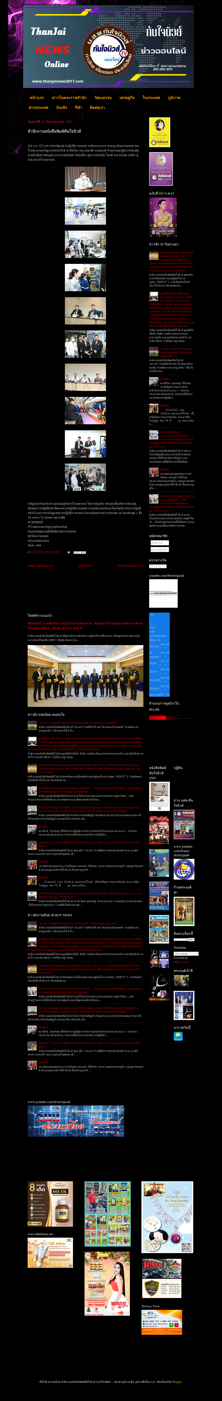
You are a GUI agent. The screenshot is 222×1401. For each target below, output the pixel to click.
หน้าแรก (37, 98)
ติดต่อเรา (97, 107)
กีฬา (78, 107)
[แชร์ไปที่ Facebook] (82, 552)
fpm (153, 1381)
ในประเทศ (151, 98)
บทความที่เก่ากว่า (130, 565)
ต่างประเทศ (38, 107)
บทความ (158, 542)
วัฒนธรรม (103, 98)
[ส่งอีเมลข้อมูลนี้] (75, 552)
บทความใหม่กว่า (40, 565)
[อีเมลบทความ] (68, 552)
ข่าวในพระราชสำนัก (69, 98)
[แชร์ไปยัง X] (79, 552)
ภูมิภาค (174, 98)
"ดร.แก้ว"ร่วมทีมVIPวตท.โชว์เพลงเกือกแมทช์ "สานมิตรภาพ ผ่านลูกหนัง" (78, 722)
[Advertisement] (85, 591)
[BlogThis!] (77, 552)
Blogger (177, 1381)
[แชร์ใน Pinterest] (84, 552)
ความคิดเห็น (160, 549)
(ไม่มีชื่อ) (43, 826)
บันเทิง (61, 107)
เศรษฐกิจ (127, 98)
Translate (184, 962)
